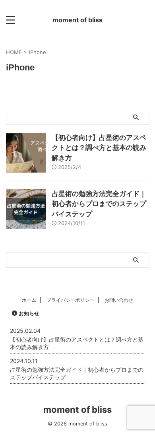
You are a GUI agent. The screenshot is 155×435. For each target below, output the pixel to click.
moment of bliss (77, 20)
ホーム (29, 300)
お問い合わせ (119, 300)
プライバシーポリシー (70, 300)
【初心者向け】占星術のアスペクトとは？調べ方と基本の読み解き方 (99, 148)
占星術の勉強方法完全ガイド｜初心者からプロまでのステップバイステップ (99, 204)
